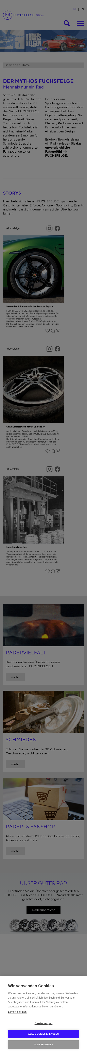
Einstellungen (44, 1023)
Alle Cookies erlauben (43, 1034)
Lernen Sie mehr (17, 1011)
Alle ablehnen (43, 1044)
